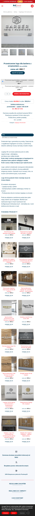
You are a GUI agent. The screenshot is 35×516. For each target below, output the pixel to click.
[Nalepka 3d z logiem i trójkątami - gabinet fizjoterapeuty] (26, 423)
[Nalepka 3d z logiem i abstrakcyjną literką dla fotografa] (9, 249)
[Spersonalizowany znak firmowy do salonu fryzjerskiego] (9, 364)
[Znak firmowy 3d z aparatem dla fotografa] (9, 222)
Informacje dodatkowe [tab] (9, 137)
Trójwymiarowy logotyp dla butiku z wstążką (26, 232)
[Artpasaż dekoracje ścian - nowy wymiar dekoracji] (17, 6)
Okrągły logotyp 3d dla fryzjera (26, 374)
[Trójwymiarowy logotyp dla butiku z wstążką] (26, 222)
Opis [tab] (3, 135)
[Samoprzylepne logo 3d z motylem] (9, 336)
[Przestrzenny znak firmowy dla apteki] (26, 336)
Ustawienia (22, 513)
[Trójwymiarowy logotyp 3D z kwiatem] (26, 393)
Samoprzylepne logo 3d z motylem (9, 346)
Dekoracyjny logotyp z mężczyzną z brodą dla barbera (9, 290)
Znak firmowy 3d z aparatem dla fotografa (9, 232)
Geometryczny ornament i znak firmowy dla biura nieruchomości (26, 261)
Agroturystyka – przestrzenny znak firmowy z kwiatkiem (9, 318)
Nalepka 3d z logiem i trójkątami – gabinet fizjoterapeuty (26, 434)
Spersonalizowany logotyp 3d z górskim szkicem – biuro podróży (26, 290)
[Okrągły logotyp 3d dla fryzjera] (26, 364)
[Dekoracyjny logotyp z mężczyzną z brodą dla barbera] (9, 278)
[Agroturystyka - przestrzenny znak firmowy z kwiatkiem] (9, 307)
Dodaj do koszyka (21, 94)
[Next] (30, 31)
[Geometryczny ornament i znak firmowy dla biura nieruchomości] (26, 249)
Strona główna (7, 12)
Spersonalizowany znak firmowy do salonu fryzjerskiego (9, 375)
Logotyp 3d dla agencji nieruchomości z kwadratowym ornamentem (9, 405)
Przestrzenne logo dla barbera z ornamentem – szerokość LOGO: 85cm (19, 81)
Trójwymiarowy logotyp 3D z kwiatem (26, 403)
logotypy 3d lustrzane (25, 12)
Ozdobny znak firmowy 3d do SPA (26, 317)
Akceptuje (5, 513)
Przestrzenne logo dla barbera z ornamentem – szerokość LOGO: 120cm (19, 87)
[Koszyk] (32, 6)
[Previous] (4, 31)
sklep (15, 12)
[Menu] (2, 6)
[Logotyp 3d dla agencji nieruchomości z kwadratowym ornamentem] (9, 393)
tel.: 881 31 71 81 (17, 109)
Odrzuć (13, 513)
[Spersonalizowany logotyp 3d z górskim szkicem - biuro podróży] (26, 278)
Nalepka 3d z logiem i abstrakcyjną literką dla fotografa (9, 261)
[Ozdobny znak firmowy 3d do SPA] (26, 307)
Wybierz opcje (9, 237)
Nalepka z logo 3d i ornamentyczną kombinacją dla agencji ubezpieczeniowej (9, 435)
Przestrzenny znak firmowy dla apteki (26, 346)
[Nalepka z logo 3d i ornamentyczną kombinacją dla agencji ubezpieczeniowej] (9, 423)
